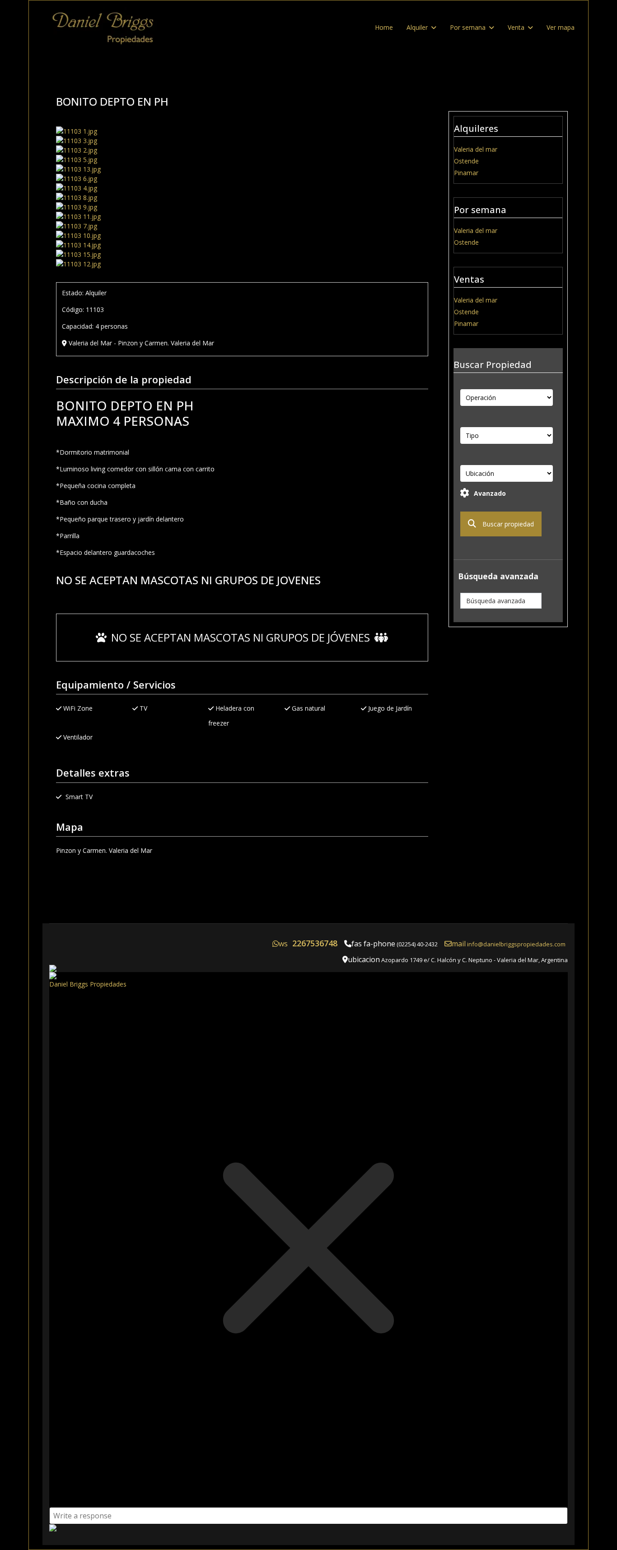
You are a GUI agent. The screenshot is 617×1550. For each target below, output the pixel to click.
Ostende (466, 161)
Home (384, 27)
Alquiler (417, 27)
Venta (516, 27)
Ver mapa (561, 27)
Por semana (468, 27)
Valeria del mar (475, 149)
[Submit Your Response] (308, 1527)
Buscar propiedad (507, 524)
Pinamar (466, 172)
